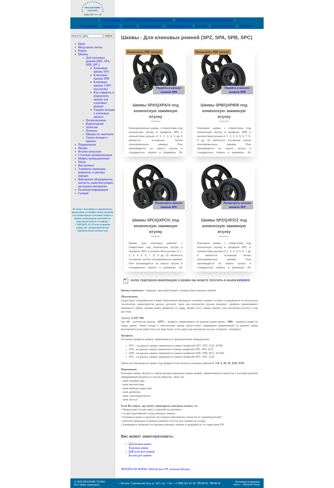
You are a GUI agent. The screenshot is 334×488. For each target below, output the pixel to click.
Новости (129, 26)
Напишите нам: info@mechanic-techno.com (204, 20)
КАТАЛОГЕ (243, 280)
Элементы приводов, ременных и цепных (92, 172)
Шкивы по (99, 134)
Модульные (90, 47)
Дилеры (201, 26)
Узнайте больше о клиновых (104, 113)
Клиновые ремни (138, 447)
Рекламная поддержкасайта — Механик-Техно (246, 483)
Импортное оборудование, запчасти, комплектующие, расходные (96, 183)
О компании (89, 26)
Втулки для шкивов (140, 455)
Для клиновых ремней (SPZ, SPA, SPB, (98, 61)
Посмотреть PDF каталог (144, 51)
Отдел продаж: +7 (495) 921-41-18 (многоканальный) (136, 20)
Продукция (110, 26)
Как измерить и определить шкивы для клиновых (104, 99)
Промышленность (179, 26)
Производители (150, 26)
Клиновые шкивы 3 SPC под (103, 85)
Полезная (93, 189)
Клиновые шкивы (101, 69)
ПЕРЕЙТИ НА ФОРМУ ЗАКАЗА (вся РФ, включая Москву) (155, 469)
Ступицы (95, 155)
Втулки (89, 151)
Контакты (245, 26)
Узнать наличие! (223, 26)
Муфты (94, 158)
